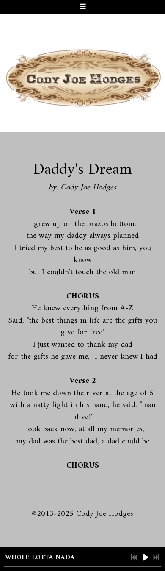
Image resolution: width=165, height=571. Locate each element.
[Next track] (156, 557)
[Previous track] (134, 557)
